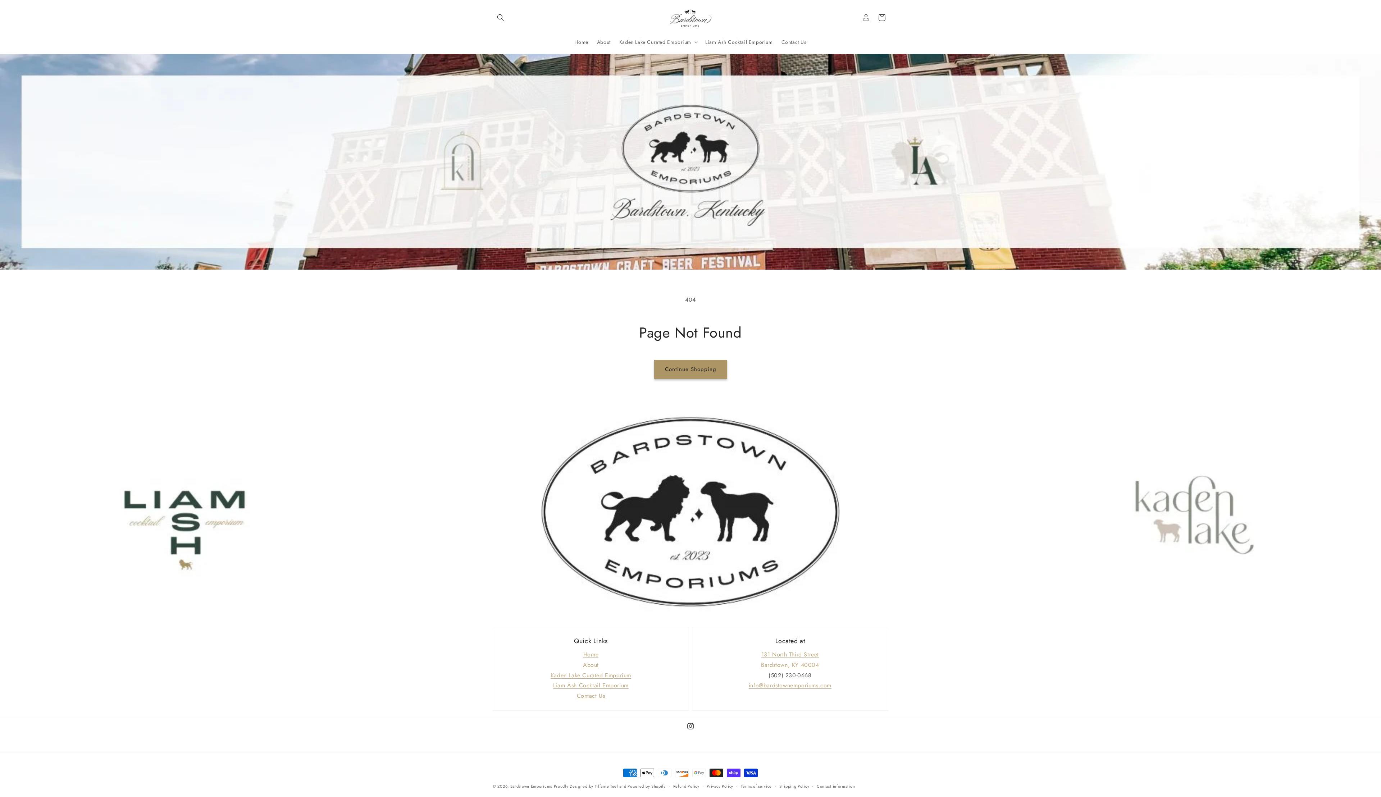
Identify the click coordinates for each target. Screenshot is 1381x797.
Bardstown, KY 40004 (790, 665)
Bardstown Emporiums (531, 786)
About (591, 665)
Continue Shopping (690, 369)
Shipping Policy (794, 786)
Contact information (836, 786)
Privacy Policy (720, 786)
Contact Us (591, 696)
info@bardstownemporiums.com (790, 685)
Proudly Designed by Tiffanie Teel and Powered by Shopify (610, 786)
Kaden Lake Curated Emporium (591, 675)
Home (590, 654)
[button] (501, 18)
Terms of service (756, 786)
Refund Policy (686, 786)
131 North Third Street (790, 654)
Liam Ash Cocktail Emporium (591, 685)
